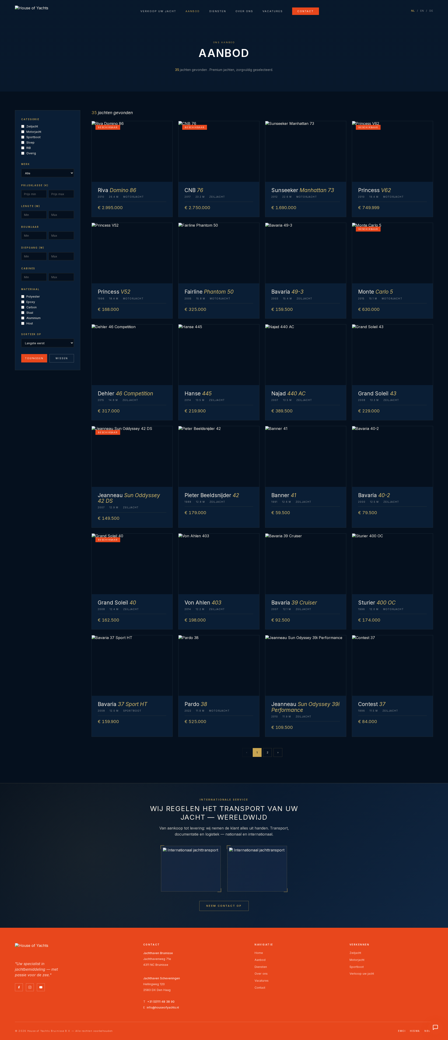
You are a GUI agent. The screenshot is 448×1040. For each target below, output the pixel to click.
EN (422, 10)
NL (413, 10)
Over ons (244, 11)
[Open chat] (435, 1027)
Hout (29, 323)
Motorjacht (33, 132)
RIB (28, 148)
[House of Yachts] (31, 11)
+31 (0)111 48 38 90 (161, 1001)
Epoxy (30, 302)
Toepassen (34, 358)
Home (259, 953)
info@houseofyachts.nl (163, 1007)
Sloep (30, 142)
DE (431, 10)
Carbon (31, 307)
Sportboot (33, 137)
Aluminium (33, 318)
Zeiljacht (32, 126)
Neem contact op (224, 905)
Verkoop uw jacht (158, 11)
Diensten (217, 11)
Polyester (33, 296)
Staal (29, 312)
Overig (31, 153)
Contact (305, 11)
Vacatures (272, 11)
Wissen (62, 358)
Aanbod (193, 11)
